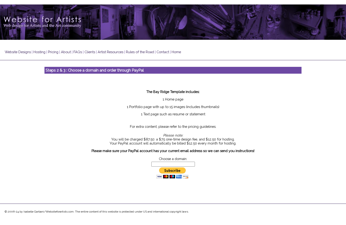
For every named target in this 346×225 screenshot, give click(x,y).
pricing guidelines (202, 127)
